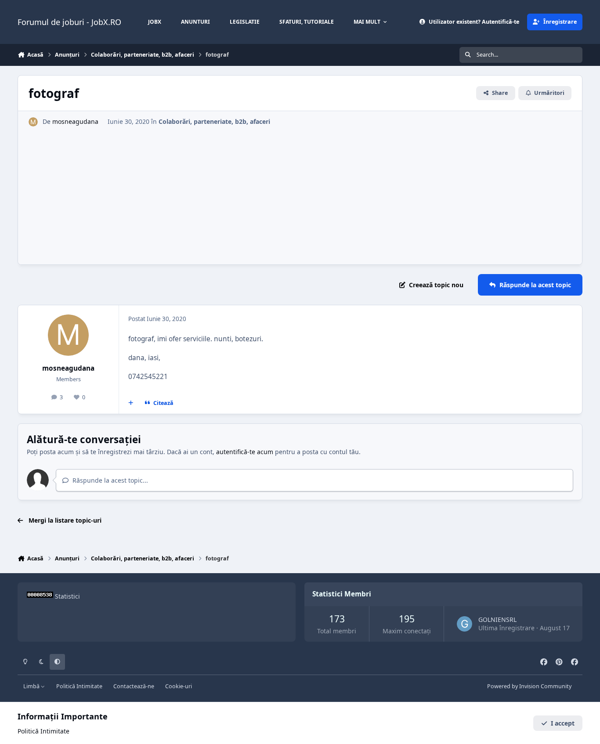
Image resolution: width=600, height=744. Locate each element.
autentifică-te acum (244, 452)
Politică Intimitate (79, 686)
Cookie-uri (178, 686)
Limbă (32, 686)
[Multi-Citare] (131, 403)
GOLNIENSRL (497, 619)
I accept (563, 723)
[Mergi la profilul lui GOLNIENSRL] (464, 624)
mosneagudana (75, 121)
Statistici (67, 596)
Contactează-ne (133, 686)
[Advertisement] (300, 192)
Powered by (529, 686)
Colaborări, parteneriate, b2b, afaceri (214, 121)
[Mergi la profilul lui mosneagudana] (33, 121)
